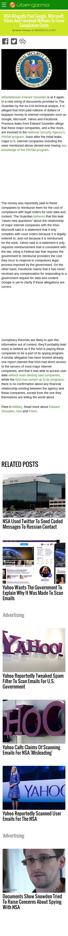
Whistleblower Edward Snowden (23, 97)
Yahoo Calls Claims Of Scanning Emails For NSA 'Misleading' (31, 750)
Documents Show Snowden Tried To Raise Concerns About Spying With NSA (32, 902)
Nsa (19, 411)
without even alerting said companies (34, 375)
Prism (33, 411)
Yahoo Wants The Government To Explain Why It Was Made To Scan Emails (33, 593)
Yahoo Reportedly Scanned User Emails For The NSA (32, 816)
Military (17, 407)
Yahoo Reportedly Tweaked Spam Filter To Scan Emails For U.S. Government (33, 681)
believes (39, 216)
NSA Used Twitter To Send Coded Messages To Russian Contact (33, 524)
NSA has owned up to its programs (39, 379)
